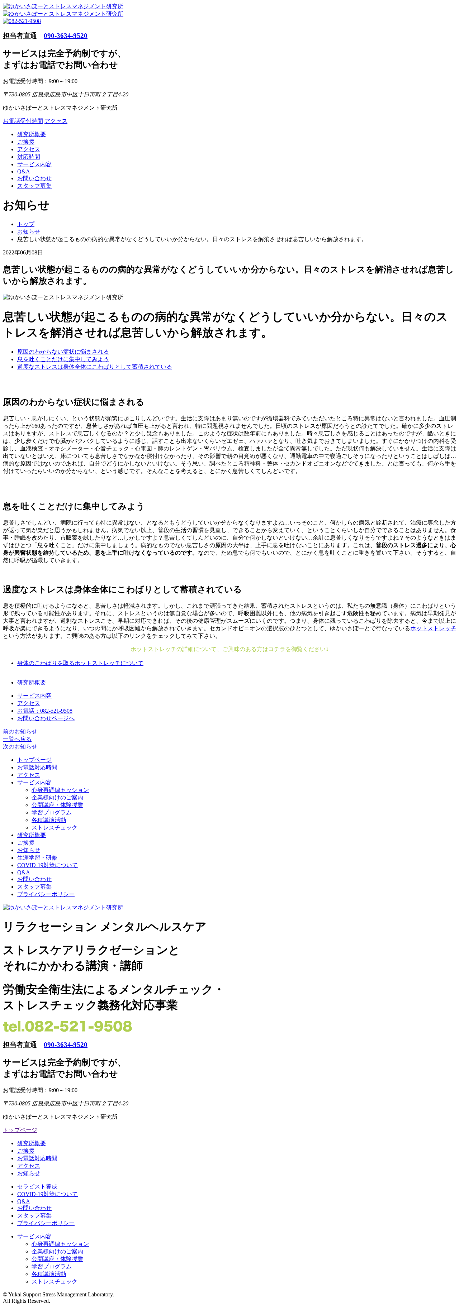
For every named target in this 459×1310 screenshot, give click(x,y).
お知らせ (28, 850)
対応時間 (28, 157)
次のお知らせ (20, 747)
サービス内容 (34, 164)
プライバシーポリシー (46, 894)
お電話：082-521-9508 (44, 711)
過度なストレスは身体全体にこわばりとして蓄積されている (94, 367)
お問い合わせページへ (46, 718)
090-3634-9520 (65, 35)
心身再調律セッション (60, 790)
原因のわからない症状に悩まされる (63, 352)
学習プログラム (52, 812)
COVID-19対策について (47, 865)
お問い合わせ (34, 178)
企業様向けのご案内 (57, 797)
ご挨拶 (25, 142)
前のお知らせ (20, 731)
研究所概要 (31, 134)
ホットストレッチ (433, 628)
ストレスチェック (54, 827)
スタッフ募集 (34, 186)
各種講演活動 (49, 820)
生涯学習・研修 (37, 858)
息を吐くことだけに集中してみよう (63, 359)
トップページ (34, 760)
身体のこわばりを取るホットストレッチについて (80, 662)
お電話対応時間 (37, 767)
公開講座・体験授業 (57, 805)
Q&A (23, 171)
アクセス (55, 121)
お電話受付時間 (23, 121)
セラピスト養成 (37, 1187)
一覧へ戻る (17, 739)
